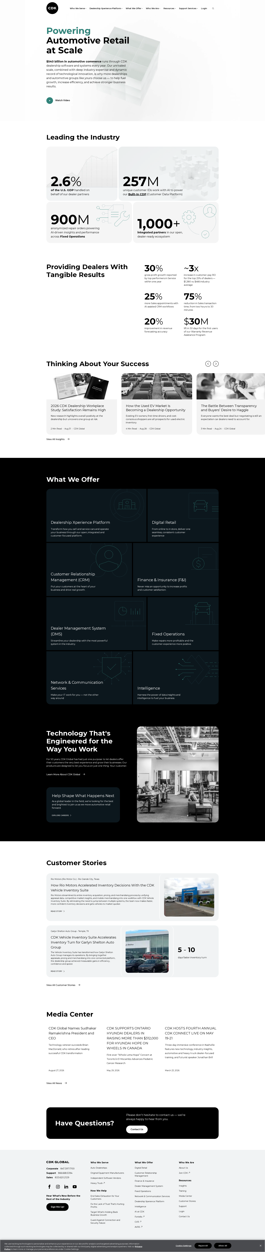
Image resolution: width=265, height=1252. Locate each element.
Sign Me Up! (57, 1207)
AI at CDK (139, 1211)
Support (183, 1206)
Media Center (185, 1196)
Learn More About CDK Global (67, 770)
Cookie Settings (183, 1245)
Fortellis (138, 1217)
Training (182, 1191)
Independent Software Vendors (106, 1178)
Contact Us (137, 1129)
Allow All (222, 1245)
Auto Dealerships (99, 1168)
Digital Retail (141, 1168)
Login (204, 8)
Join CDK (183, 1173)
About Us (183, 1168)
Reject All (203, 1245)
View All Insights (55, 439)
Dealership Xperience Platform (149, 1201)
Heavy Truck (97, 1183)
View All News (54, 1083)
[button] (1, 1)
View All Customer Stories (60, 985)
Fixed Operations (143, 1191)
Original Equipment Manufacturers (107, 1173)
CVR (137, 1222)
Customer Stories (187, 1201)
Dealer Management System (149, 1186)
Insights (183, 1186)
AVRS (137, 1227)
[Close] (261, 1246)
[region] (132, 1246)
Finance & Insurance (144, 1181)
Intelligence (140, 1206)
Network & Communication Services (152, 1196)
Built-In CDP (137, 194)
